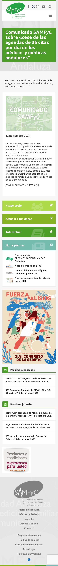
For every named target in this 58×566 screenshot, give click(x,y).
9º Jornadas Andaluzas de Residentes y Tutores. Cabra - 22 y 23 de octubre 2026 (28, 426)
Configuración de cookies (29, 544)
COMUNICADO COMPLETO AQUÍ (22, 185)
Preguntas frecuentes (29, 535)
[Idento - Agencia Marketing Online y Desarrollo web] (29, 559)
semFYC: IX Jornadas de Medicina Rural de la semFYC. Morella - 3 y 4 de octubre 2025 (29, 414)
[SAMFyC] (16, 10)
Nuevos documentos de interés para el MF (32, 279)
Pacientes (29, 519)
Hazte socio (13, 205)
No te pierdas (14, 245)
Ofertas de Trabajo (29, 514)
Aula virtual (13, 232)
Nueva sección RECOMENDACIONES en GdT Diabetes (30, 258)
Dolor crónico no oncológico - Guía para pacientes (31, 272)
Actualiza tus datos (18, 219)
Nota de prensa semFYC (28, 265)
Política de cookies (29, 540)
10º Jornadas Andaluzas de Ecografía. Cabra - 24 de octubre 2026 (26, 438)
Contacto (29, 528)
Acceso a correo (29, 523)
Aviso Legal (29, 549)
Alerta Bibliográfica (29, 509)
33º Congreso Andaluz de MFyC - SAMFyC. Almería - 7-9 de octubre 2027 (28, 392)
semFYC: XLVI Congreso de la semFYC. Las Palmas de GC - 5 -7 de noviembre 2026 (29, 380)
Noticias (9, 80)
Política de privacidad (29, 554)
